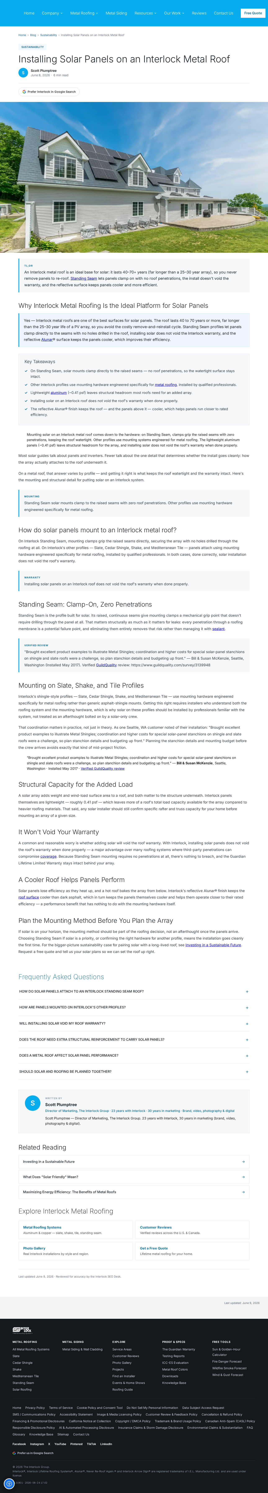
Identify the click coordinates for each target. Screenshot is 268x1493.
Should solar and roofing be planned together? (65, 1071)
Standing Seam (84, 278)
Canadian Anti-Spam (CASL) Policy (230, 1421)
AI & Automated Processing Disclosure (86, 1427)
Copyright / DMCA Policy (133, 1421)
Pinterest (76, 1444)
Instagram (37, 1444)
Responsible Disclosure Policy (34, 1427)
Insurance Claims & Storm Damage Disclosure (150, 1427)
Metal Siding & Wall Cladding (82, 1349)
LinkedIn (106, 1444)
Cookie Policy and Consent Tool (99, 1407)
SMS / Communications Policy (34, 1414)
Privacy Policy (35, 1407)
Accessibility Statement (76, 1414)
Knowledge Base (174, 1383)
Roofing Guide (122, 1389)
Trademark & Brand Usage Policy (178, 1421)
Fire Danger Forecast (227, 1361)
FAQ (250, 1427)
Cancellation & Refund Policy (222, 1414)
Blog (33, 35)
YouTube (60, 1444)
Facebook (19, 1444)
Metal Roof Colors (175, 1369)
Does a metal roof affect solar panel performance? (68, 1055)
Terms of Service (61, 1407)
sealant (218, 629)
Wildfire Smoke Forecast (229, 1368)
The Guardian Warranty (178, 1349)
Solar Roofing (22, 1389)
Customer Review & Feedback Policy (171, 1414)
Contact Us (81, 1434)
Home (22, 35)
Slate (16, 1356)
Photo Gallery (121, 1362)
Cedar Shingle (22, 1362)
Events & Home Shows (128, 1383)
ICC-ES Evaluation (175, 1362)
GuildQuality (106, 665)
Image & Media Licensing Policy (119, 1414)
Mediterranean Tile (26, 1376)
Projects (118, 1369)
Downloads (170, 1376)
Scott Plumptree (44, 70)
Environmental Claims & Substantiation (215, 1427)
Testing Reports (173, 1356)
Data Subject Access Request (203, 1407)
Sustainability (48, 35)
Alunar (47, 339)
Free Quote (253, 13)
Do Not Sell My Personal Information (152, 1407)
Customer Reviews (125, 1356)
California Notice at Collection (90, 1421)
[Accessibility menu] (9, 1483)
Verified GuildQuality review (103, 768)
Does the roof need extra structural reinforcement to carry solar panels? (91, 1039)
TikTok (91, 1444)
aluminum (59, 393)
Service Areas (122, 1349)
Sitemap (63, 1434)
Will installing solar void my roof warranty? (62, 1023)
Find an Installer (123, 1376)
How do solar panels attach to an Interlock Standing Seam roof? (81, 991)
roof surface (28, 897)
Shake (17, 1369)
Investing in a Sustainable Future (213, 945)
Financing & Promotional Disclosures (39, 1421)
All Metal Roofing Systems (31, 1349)
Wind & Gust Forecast (227, 1375)
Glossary (19, 1434)
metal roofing (166, 385)
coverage (48, 856)
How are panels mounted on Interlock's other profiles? (72, 1007)
